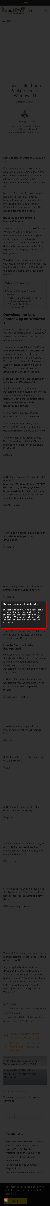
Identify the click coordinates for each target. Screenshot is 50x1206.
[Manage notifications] (6, 1200)
